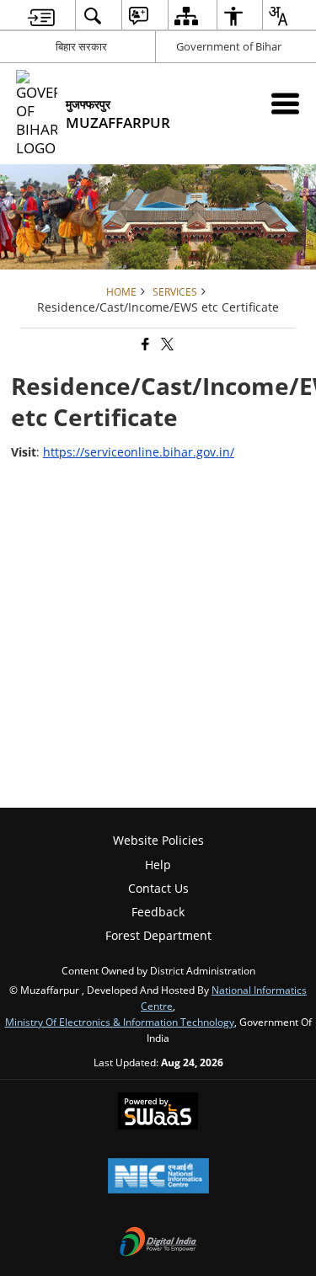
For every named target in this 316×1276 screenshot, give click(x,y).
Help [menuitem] (158, 865)
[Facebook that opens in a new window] (144, 345)
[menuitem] (41, 15)
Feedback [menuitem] (158, 912)
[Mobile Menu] (285, 103)
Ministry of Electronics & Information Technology (119, 1021)
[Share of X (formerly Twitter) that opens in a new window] (166, 345)
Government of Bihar (228, 46)
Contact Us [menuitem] (158, 888)
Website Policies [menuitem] (158, 840)
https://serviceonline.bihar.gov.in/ (138, 452)
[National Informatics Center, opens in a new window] (158, 1177)
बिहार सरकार (81, 46)
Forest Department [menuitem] (158, 935)
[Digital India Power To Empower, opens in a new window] (158, 1243)
